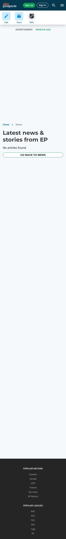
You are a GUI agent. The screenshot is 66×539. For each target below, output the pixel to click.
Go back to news (33, 155)
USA (33, 483)
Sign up (29, 5)
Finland (33, 487)
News (6, 124)
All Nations (33, 496)
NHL (33, 511)
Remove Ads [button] (43, 29)
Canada (33, 478)
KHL (33, 515)
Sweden (33, 474)
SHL (33, 520)
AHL (33, 524)
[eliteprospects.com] (9, 5)
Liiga (33, 528)
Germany (33, 491)
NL (33, 533)
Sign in (42, 5)
